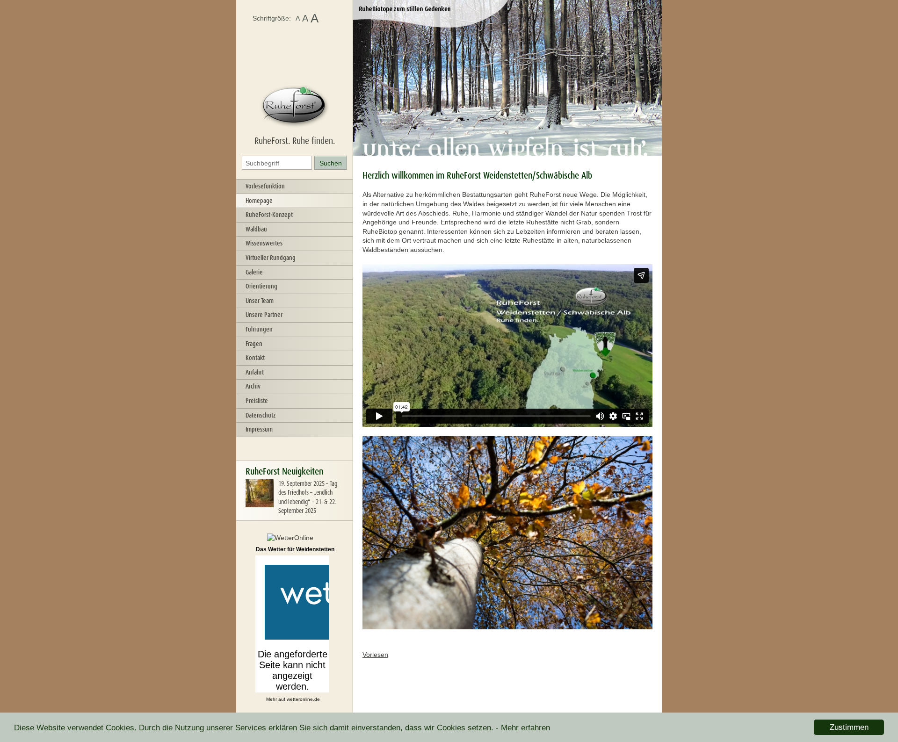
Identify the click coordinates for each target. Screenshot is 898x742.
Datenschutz (260, 415)
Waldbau (256, 229)
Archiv (253, 386)
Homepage (259, 200)
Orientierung (261, 286)
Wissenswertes (264, 243)
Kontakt (255, 357)
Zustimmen (849, 727)
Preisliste (257, 400)
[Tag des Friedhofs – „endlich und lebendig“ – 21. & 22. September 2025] (260, 505)
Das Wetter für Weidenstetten (295, 549)
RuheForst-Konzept (269, 214)
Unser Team (260, 300)
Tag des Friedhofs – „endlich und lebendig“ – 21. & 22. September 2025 (307, 497)
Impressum (259, 429)
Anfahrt (255, 372)
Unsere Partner (264, 314)
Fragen (254, 343)
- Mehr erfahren (523, 727)
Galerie (254, 272)
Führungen (259, 329)
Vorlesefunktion (265, 186)
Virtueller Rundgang (271, 257)
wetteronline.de (303, 699)
